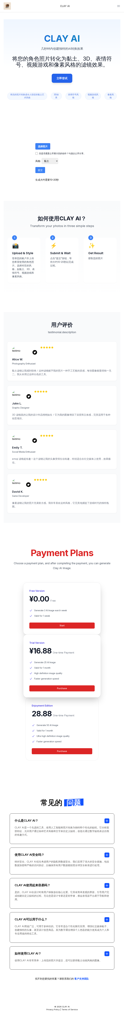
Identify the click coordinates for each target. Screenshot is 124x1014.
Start (62, 625)
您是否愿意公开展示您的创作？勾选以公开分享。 (62, 153)
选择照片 (43, 146)
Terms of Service (70, 1009)
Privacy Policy (53, 1009)
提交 (40, 170)
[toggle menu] (118, 6)
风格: (38, 161)
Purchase (62, 688)
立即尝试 (62, 78)
